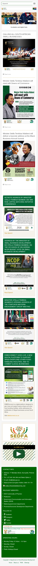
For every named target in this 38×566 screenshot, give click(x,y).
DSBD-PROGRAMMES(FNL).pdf (15, 486)
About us (16, 562)
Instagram (9, 517)
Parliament (7, 497)
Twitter (8, 520)
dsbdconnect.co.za (13, 415)
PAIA (21, 562)
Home (10, 562)
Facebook (8, 514)
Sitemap (26, 562)
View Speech (8, 233)
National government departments (14, 504)
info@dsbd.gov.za (14, 480)
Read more (8, 74)
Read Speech (8, 292)
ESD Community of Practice (13, 494)
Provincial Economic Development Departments (18, 506)
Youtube (8, 523)
